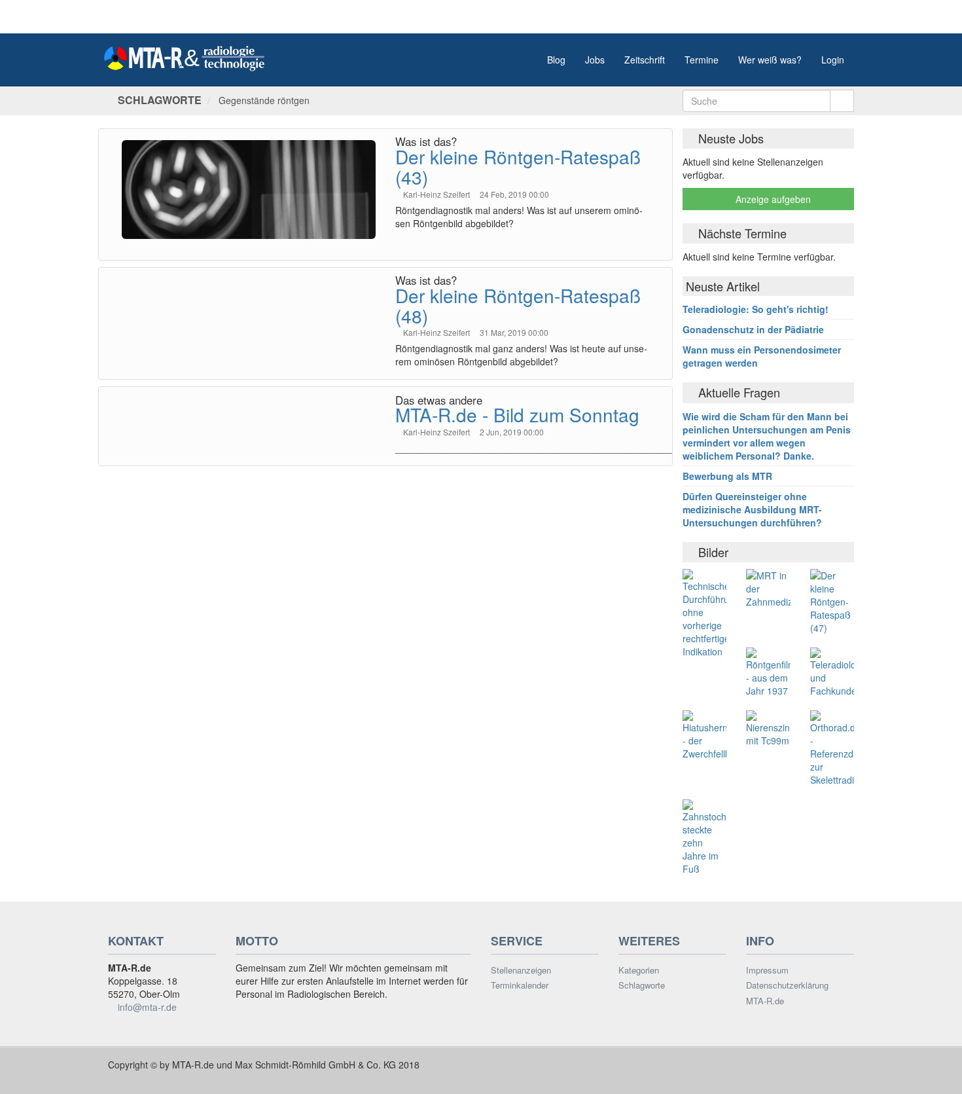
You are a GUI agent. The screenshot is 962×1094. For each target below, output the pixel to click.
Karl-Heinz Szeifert (437, 194)
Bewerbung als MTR (727, 476)
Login (832, 59)
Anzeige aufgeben (772, 199)
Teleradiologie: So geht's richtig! (755, 309)
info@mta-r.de (147, 1006)
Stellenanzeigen (521, 970)
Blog (556, 59)
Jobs (595, 59)
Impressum (767, 970)
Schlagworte (641, 985)
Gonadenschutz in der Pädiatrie (753, 329)
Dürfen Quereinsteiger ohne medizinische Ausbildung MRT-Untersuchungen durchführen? (752, 509)
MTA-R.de (765, 1001)
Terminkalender (519, 985)
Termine (702, 59)
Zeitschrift (644, 59)
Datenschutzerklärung (787, 985)
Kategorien (638, 970)
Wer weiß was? (770, 59)
